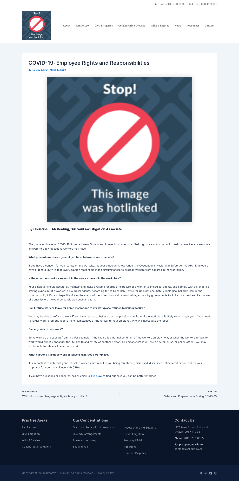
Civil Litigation (104, 25)
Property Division (134, 440)
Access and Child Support (140, 427)
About (66, 25)
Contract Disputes (135, 453)
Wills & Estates (160, 25)
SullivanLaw (94, 375)
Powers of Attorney (85, 440)
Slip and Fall (80, 446)
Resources (192, 25)
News (177, 25)
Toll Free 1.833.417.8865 (203, 4)
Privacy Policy (105, 472)
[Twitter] (200, 473)
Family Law (82, 25)
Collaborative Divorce (131, 25)
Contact (209, 25)
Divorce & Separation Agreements (94, 427)
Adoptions (130, 446)
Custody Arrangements (87, 434)
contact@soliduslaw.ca (188, 448)
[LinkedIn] (205, 473)
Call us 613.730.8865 (172, 4)
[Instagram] (215, 473)
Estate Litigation (134, 434)
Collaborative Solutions (36, 446)
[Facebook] (210, 473)
